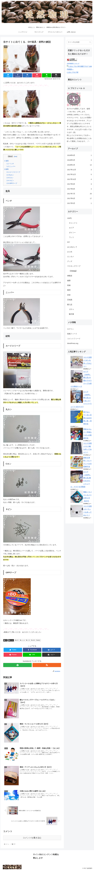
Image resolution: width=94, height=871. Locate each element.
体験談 (69, 276)
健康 (68, 280)
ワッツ (71, 237)
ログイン (70, 329)
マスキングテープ (73, 266)
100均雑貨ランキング (73, 63)
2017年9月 (79, 184)
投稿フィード (72, 334)
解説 (39, 640)
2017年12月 (79, 170)
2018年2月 (79, 165)
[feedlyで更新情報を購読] (17, 665)
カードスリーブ (13, 172)
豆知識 (69, 300)
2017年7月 (79, 194)
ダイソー (72, 232)
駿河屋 (71, 314)
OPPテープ (12, 183)
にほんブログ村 (72, 72)
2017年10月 (79, 179)
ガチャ (71, 309)
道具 (6, 161)
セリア (71, 228)
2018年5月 (79, 160)
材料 (6, 169)
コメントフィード (73, 339)
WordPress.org (72, 343)
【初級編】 (73, 271)
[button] (90, 42)
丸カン (10, 175)
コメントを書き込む (32, 838)
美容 (68, 295)
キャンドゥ (73, 223)
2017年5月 (79, 203)
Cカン (10, 178)
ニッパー (11, 166)
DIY (6, 640)
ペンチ (10, 164)
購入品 (69, 304)
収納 (68, 285)
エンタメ (70, 256)
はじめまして (72, 247)
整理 (68, 290)
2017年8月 (79, 189)
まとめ (11, 640)
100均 (69, 218)
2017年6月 (79, 198)
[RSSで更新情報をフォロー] (46, 665)
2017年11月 (79, 174)
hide (15, 156)
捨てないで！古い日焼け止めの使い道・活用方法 (87, 418)
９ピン (10, 180)
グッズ (69, 261)
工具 (29, 640)
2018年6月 (79, 155)
